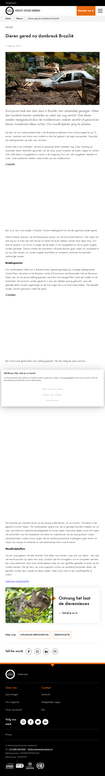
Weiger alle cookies (52, 395)
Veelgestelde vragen (50, 702)
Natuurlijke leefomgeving (34, 635)
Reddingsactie (62, 635)
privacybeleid (67, 378)
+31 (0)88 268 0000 (17, 749)
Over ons (11, 687)
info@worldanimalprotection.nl (40, 749)
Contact (46, 687)
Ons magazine (12, 702)
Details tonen (52, 401)
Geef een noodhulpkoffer (17, 581)
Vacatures (45, 694)
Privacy (8, 734)
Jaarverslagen (11, 694)
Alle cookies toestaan (52, 389)
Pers (43, 710)
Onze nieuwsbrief (13, 710)
